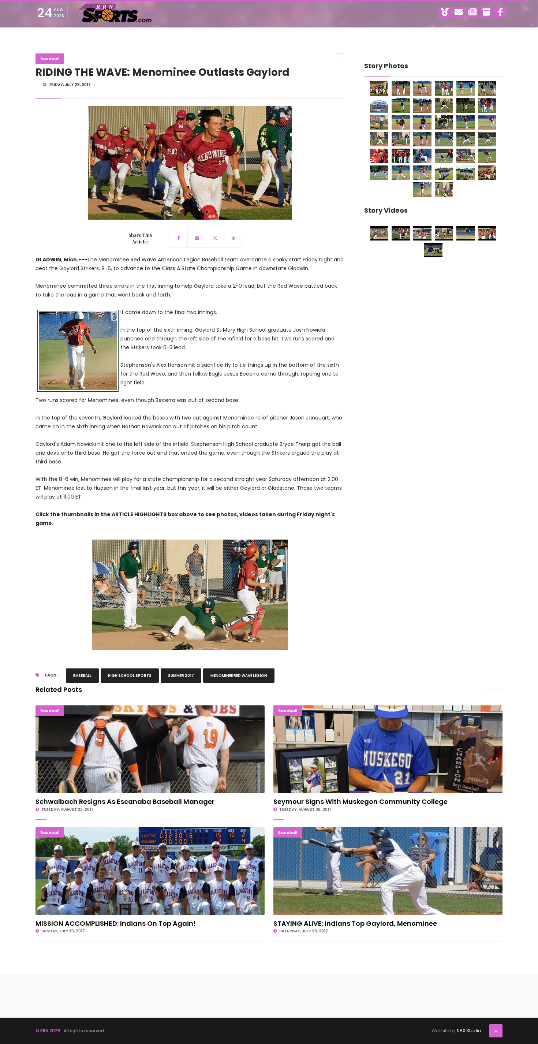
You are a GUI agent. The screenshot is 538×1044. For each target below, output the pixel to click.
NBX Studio (469, 1031)
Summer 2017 (181, 675)
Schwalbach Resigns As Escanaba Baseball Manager (150, 708)
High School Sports (130, 675)
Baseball (49, 58)
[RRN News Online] (472, 12)
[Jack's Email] (458, 12)
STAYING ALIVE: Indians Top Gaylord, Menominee (388, 830)
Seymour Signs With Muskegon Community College (388, 708)
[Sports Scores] (445, 12)
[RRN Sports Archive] (486, 12)
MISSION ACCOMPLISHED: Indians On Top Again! (150, 830)
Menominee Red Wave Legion (238, 675)
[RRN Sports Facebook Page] (500, 12)
